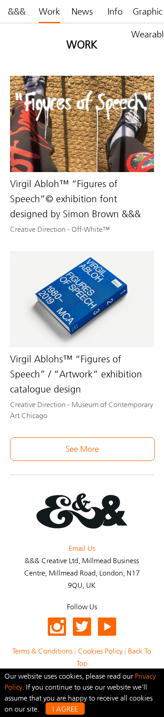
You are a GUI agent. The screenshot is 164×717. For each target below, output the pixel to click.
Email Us (82, 548)
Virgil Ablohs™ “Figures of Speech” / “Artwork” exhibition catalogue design (76, 374)
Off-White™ (91, 229)
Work (49, 11)
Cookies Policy (100, 651)
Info (115, 11)
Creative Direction (38, 229)
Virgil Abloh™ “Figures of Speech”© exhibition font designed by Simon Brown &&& (75, 199)
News (82, 11)
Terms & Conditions (42, 651)
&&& (17, 11)
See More (82, 449)
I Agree (65, 709)
